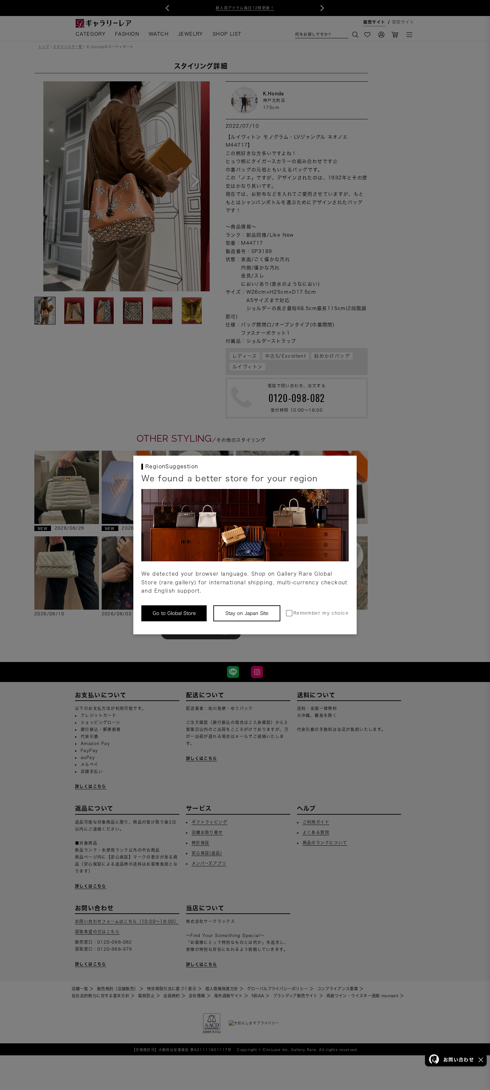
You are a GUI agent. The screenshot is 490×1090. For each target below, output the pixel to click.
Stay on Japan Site (246, 613)
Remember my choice (321, 613)
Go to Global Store (174, 613)
